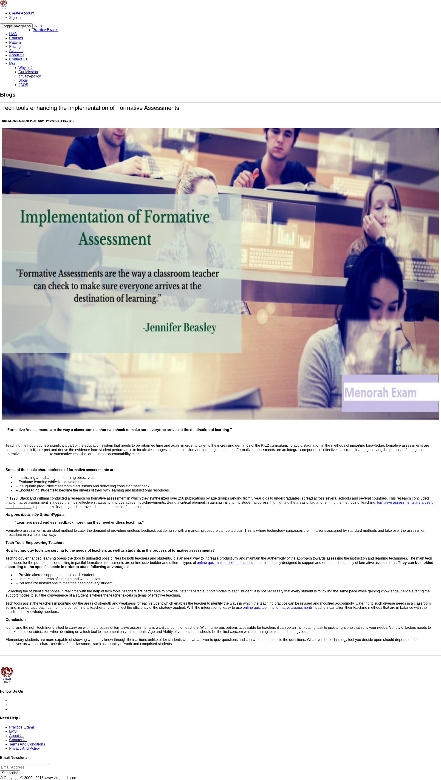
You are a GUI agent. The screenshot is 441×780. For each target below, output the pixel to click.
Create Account (21, 13)
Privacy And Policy (24, 748)
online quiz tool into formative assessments (278, 607)
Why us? (25, 68)
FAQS (23, 85)
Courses (16, 38)
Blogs (23, 80)
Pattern (15, 42)
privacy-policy (29, 76)
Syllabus (16, 51)
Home (37, 25)
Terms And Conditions (27, 744)
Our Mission (28, 72)
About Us (16, 55)
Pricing (15, 47)
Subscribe (10, 773)
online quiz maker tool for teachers (225, 563)
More (13, 64)
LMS (13, 34)
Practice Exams (45, 30)
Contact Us (18, 59)
